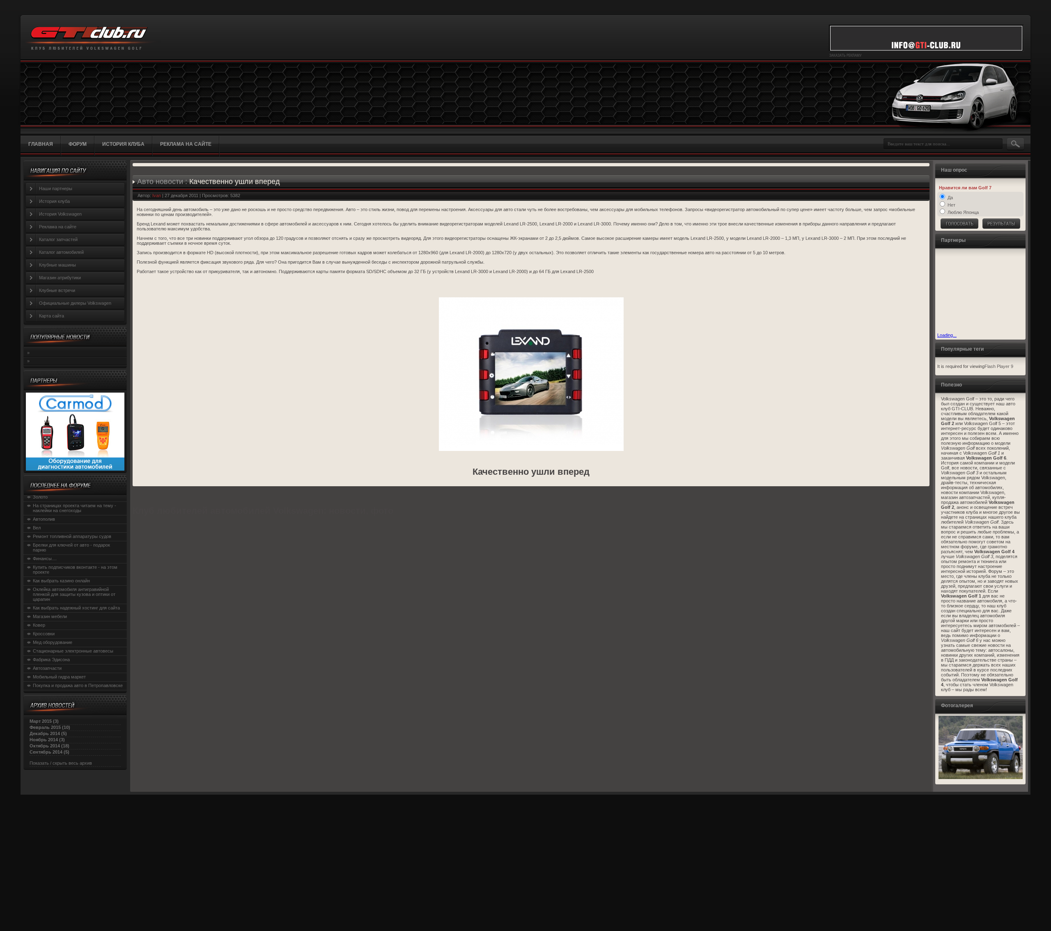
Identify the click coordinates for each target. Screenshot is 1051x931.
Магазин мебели (50, 616)
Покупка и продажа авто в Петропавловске (78, 685)
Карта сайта (51, 315)
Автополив (44, 519)
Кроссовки (44, 633)
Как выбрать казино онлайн (61, 580)
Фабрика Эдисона (51, 659)
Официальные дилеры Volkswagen (75, 303)
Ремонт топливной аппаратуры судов (72, 536)
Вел (37, 527)
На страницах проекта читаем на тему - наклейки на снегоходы (74, 508)
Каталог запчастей (58, 239)
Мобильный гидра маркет (59, 676)
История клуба (54, 201)
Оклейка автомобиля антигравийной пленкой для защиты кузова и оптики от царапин (74, 594)
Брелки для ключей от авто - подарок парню (71, 547)
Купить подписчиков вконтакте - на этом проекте (75, 570)
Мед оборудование (52, 642)
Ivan (156, 195)
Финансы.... (45, 558)
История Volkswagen (60, 213)
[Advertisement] (978, 292)
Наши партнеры (55, 188)
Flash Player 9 (998, 366)
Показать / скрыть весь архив (61, 763)
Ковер (39, 625)
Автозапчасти (47, 668)
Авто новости (160, 181)
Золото (40, 496)
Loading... (947, 335)
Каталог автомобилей (61, 252)
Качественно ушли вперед (234, 181)
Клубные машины (57, 264)
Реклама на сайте (57, 226)
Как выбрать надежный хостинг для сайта (76, 607)
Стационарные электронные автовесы (73, 650)
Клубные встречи (57, 290)
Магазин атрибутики (60, 277)
